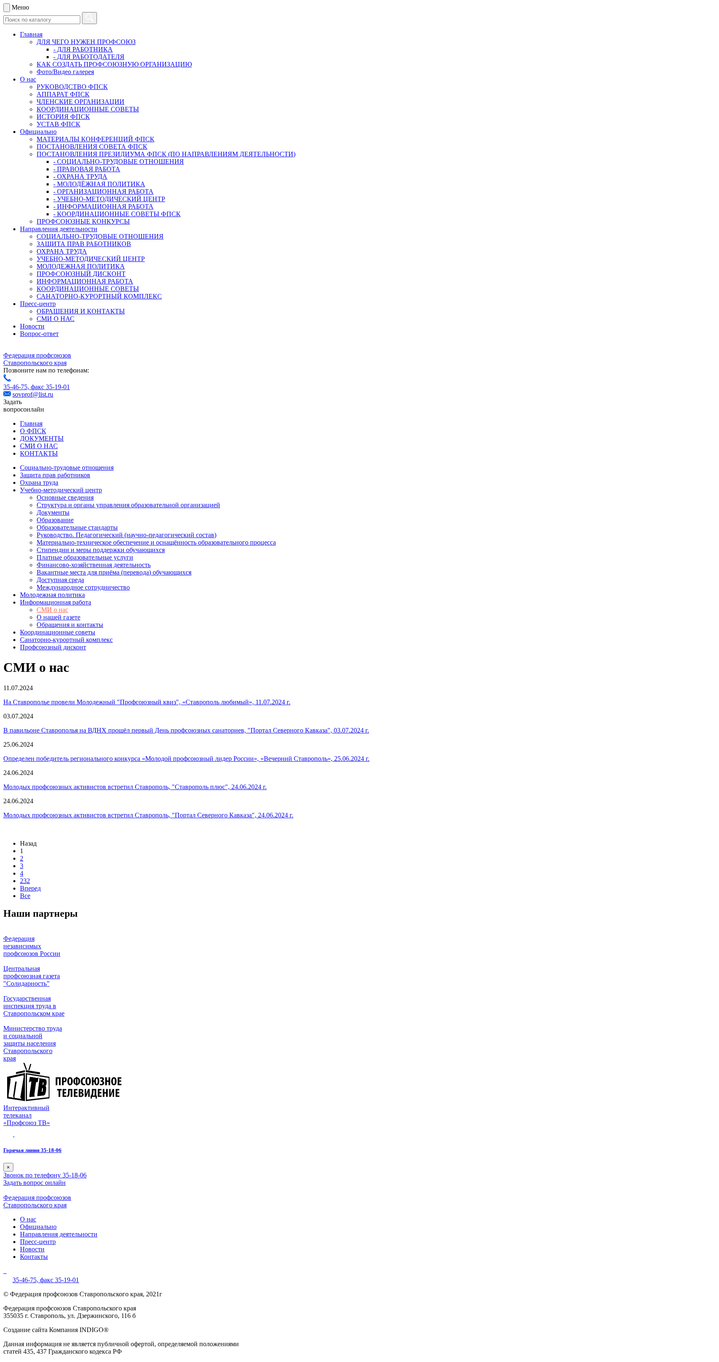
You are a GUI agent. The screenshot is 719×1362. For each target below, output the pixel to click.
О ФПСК (33, 430)
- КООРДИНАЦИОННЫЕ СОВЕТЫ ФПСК (117, 213)
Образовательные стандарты (77, 527)
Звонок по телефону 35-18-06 (45, 1175)
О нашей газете (58, 617)
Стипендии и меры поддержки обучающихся (101, 549)
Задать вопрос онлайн (34, 1182)
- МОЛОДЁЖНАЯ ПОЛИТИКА (99, 184)
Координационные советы (57, 632)
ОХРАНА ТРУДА (62, 251)
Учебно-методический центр (61, 489)
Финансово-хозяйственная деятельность (94, 564)
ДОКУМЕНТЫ (42, 438)
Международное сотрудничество (83, 587)
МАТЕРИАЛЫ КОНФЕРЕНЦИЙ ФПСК (95, 139)
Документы (53, 512)
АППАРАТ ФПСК (63, 94)
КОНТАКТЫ (39, 453)
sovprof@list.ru (32, 394)
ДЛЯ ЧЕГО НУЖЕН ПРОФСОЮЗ (86, 41)
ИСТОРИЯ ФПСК (63, 116)
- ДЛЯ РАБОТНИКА (83, 49)
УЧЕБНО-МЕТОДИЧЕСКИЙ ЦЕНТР (91, 258)
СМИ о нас (52, 609)
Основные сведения (65, 497)
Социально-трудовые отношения (67, 467)
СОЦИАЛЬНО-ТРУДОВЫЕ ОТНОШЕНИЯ (100, 236)
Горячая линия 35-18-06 (32, 1150)
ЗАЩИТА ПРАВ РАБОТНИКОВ (84, 243)
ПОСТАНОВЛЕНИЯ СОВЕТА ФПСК (92, 146)
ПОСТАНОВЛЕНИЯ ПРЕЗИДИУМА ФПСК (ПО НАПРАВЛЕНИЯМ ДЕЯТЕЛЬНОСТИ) (166, 154)
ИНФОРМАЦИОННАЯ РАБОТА (85, 281)
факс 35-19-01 (50, 386)
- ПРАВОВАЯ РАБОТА (86, 169)
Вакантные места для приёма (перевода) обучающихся (114, 572)
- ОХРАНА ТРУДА (80, 176)
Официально (38, 131)
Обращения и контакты (70, 624)
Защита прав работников (55, 475)
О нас (28, 79)
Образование (55, 519)
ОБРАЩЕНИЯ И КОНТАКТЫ (81, 311)
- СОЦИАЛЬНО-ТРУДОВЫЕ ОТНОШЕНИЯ (118, 161)
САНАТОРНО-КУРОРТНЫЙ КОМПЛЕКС (99, 296)
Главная (31, 34)
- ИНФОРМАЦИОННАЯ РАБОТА (103, 206)
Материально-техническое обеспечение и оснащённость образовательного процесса (156, 542)
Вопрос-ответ (39, 333)
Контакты (34, 1256)
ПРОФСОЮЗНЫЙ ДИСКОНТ (81, 273)
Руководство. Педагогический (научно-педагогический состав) (126, 534)
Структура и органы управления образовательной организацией (128, 504)
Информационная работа (55, 602)
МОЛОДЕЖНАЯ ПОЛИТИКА (81, 266)
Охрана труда (39, 482)
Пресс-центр (38, 303)
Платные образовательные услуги (85, 557)
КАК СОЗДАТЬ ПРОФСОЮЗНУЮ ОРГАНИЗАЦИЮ (114, 64)
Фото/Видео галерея (65, 71)
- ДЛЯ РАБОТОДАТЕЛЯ (88, 56)
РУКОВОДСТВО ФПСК (72, 86)
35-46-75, (17, 386)
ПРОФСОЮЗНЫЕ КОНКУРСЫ (83, 221)
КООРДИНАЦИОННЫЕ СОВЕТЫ (88, 109)
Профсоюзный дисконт (53, 647)
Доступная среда (60, 579)
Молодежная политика (52, 594)
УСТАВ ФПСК (58, 124)
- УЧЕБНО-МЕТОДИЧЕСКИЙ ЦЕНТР (109, 198)
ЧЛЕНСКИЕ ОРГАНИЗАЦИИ (80, 101)
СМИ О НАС (55, 318)
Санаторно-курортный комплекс (66, 639)
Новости (32, 326)
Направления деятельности (58, 228)
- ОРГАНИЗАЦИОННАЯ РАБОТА (103, 191)
